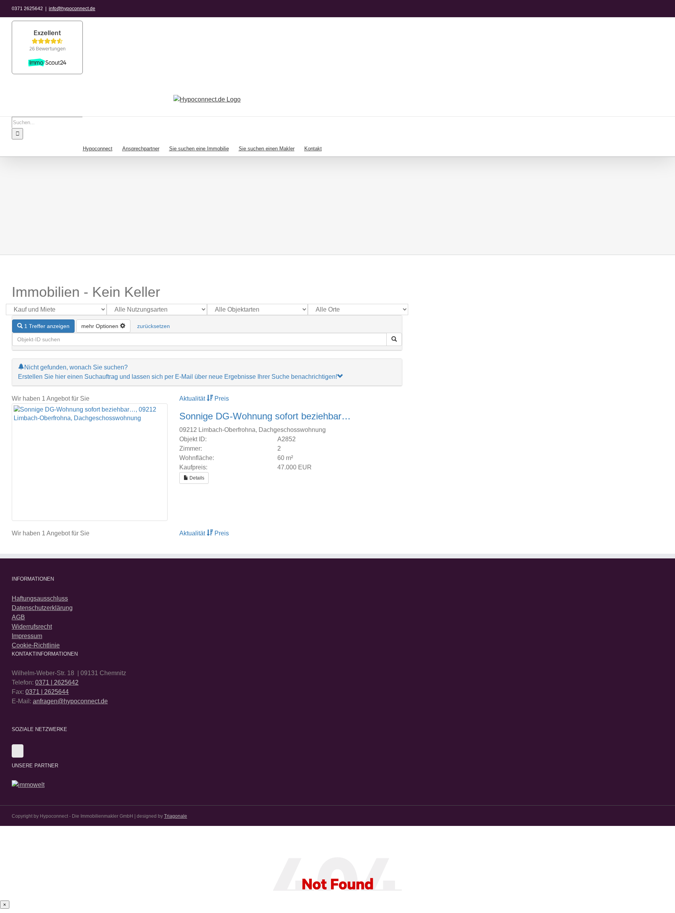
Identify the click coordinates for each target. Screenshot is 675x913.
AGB (18, 617)
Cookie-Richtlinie (36, 645)
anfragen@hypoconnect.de (70, 701)
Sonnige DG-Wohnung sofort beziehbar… (265, 416)
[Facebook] (17, 751)
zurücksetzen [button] (153, 326)
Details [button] (196, 478)
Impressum (27, 636)
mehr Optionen (100, 326)
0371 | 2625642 (57, 682)
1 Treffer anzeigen (46, 326)
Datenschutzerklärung (42, 608)
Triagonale (175, 816)
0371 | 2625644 (47, 691)
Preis (221, 398)
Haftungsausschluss (40, 598)
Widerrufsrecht (32, 626)
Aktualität (193, 398)
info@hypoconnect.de (72, 8)
